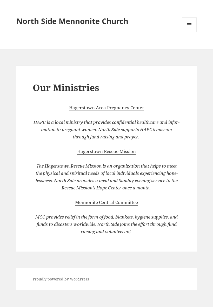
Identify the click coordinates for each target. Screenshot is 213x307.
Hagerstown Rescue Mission (106, 151)
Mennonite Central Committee (106, 202)
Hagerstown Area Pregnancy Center (106, 108)
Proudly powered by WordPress (61, 279)
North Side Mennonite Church (72, 21)
